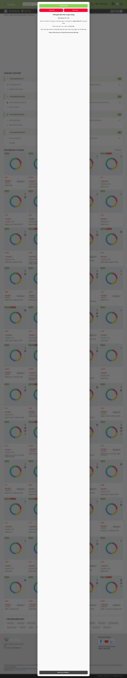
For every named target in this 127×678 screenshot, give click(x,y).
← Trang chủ (51, 10)
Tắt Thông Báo (63, 5)
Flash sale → (75, 10)
